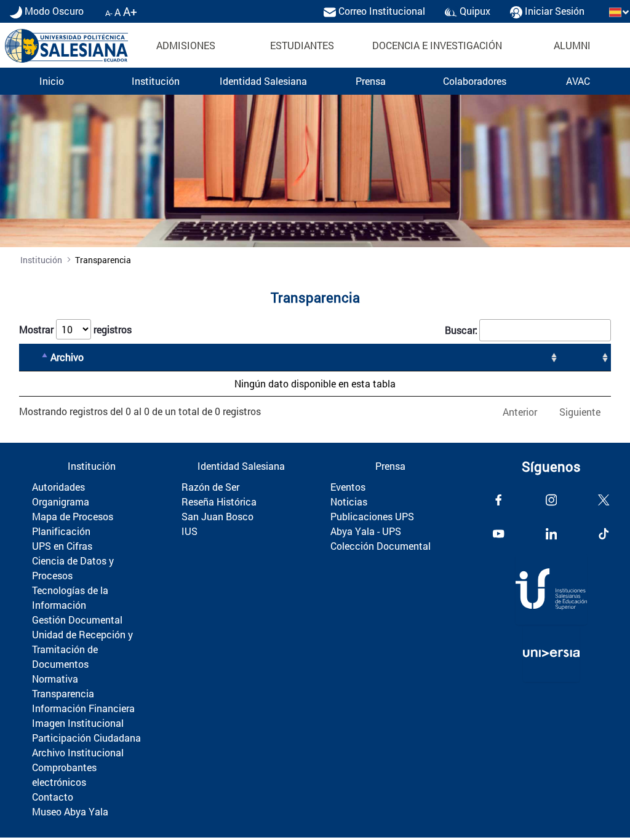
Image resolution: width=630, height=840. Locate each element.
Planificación (61, 531)
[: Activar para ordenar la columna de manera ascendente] (585, 357)
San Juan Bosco (217, 516)
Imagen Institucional (78, 722)
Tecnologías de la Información (70, 597)
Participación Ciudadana (86, 737)
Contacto (52, 796)
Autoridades (58, 486)
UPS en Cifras (62, 545)
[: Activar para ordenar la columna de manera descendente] (35, 357)
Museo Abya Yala (70, 811)
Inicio (51, 80)
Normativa (55, 678)
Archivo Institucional (78, 752)
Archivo (67, 357)
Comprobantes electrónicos (64, 774)
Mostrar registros (75, 329)
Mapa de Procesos (72, 516)
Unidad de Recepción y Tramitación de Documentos (82, 649)
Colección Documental (380, 545)
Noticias (348, 501)
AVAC (578, 80)
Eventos (347, 486)
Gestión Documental (77, 619)
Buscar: (461, 329)
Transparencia (63, 693)
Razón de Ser (210, 486)
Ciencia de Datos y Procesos (73, 568)
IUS (189, 531)
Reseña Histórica (219, 501)
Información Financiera (83, 708)
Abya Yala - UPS (365, 531)
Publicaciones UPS (372, 516)
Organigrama (60, 501)
